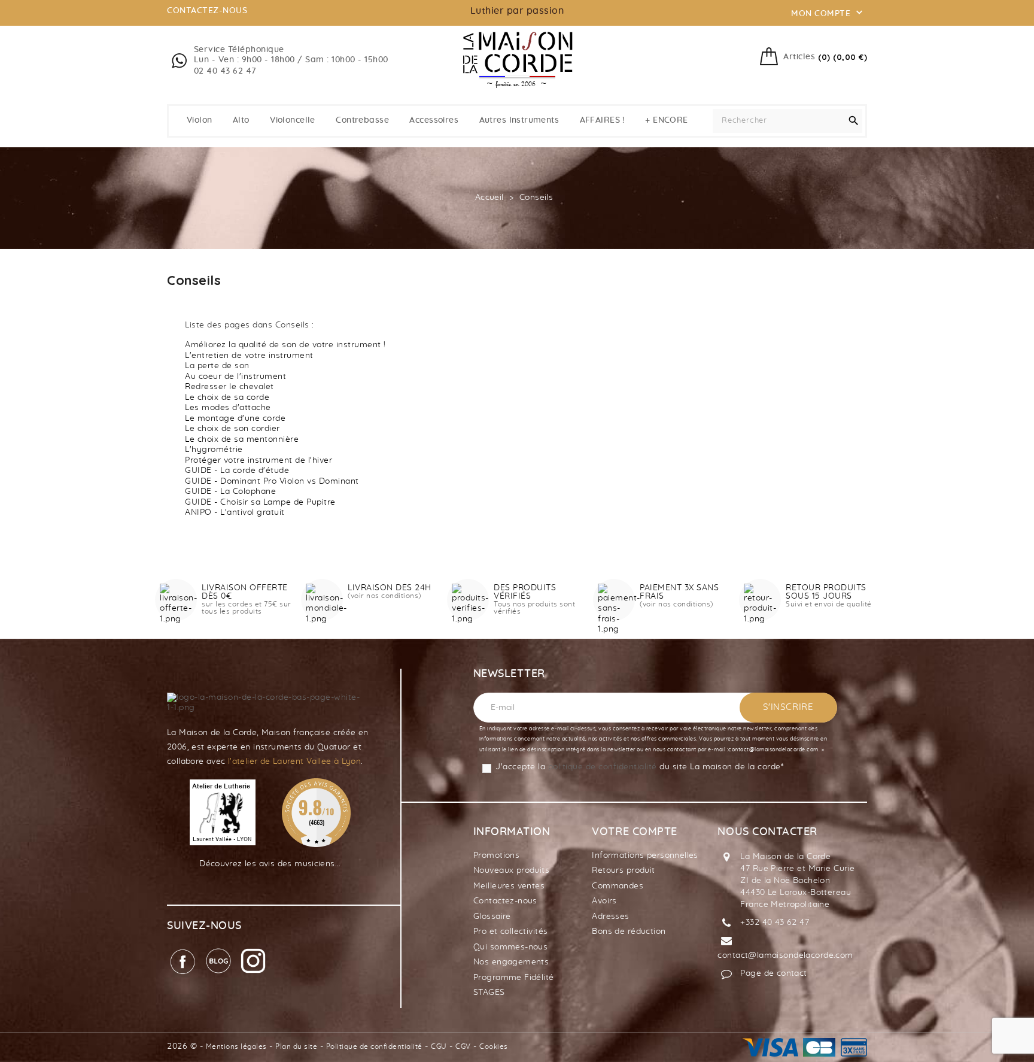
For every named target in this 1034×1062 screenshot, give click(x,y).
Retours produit (623, 870)
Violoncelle (292, 120)
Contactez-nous (505, 901)
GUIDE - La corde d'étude (237, 470)
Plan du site (296, 1046)
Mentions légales (236, 1046)
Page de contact (773, 973)
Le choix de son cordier (232, 428)
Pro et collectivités (510, 931)
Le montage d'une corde (235, 418)
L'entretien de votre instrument (249, 355)
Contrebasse (362, 120)
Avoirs (604, 901)
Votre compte (634, 832)
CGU (439, 1046)
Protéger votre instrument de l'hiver (258, 460)
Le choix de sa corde (227, 397)
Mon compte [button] (828, 13)
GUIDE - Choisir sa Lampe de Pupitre (260, 502)
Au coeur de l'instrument (235, 376)
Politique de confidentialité (374, 1046)
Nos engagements (511, 962)
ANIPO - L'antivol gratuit (235, 512)
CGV (463, 1046)
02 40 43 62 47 (225, 71)
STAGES (489, 992)
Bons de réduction (628, 931)
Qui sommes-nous (510, 947)
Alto (241, 120)
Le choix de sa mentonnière (242, 439)
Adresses (610, 916)
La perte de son (217, 366)
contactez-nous (207, 11)
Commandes (617, 886)
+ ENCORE (666, 120)
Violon (199, 120)
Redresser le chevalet (229, 387)
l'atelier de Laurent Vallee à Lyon (294, 761)
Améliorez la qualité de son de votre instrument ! (285, 345)
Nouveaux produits (511, 870)
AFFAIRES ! (602, 120)
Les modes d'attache (228, 407)
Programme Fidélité (513, 977)
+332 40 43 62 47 (774, 922)
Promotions (496, 855)
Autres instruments (519, 120)
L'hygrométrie (214, 449)
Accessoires (433, 120)
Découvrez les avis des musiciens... (270, 864)
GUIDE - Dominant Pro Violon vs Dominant (272, 481)
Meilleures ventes (509, 886)
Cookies (493, 1046)
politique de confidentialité (602, 767)
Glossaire (492, 916)
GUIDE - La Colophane (230, 491)
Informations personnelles (645, 855)
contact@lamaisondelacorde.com (785, 955)
